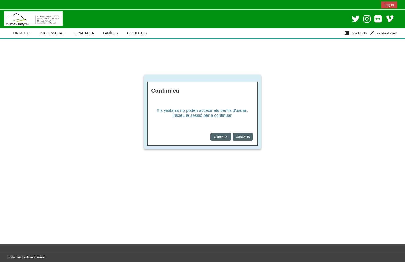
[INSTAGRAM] (366, 19)
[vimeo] (389, 19)
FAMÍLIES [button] (110, 33)
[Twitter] (355, 19)
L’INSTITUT (21, 33)
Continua (220, 137)
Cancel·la (243, 137)
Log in (389, 5)
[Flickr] (377, 19)
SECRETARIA (83, 33)
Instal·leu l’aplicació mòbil (26, 257)
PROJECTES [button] (137, 33)
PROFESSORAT (52, 33)
